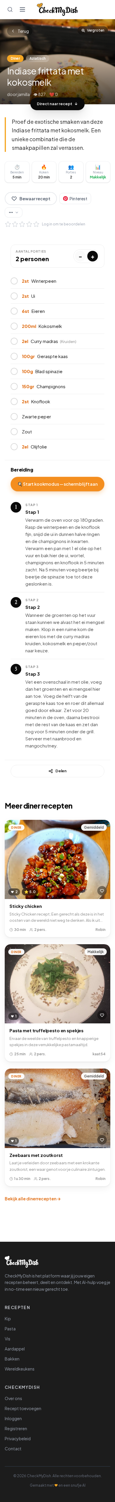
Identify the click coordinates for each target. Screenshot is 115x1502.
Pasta (10, 1328)
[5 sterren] (36, 224)
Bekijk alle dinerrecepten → (33, 1198)
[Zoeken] (10, 9)
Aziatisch (37, 58)
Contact (13, 1448)
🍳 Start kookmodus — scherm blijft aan (57, 484)
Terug (23, 31)
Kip (8, 1318)
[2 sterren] (15, 224)
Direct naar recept (54, 103)
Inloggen (13, 1418)
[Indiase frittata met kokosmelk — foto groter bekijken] (57, 61)
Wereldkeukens (19, 1368)
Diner (15, 58)
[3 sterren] (22, 224)
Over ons (13, 1398)
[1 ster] (8, 224)
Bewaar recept (34, 198)
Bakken (12, 1358)
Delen (61, 770)
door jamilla (18, 94)
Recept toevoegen (23, 1408)
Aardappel (15, 1348)
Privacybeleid (18, 1438)
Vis (7, 1338)
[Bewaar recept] (102, 890)
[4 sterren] (29, 224)
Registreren (16, 1428)
